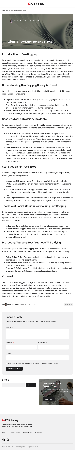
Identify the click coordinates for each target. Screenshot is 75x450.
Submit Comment (14, 368)
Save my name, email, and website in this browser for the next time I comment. (33, 363)
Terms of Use (15, 433)
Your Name (10, 342)
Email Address (43, 342)
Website (8, 353)
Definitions (68, 304)
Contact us (38, 433)
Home (3, 10)
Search (6, 380)
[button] (3, 4)
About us (5, 433)
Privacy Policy (27, 433)
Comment (9, 327)
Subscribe (48, 399)
